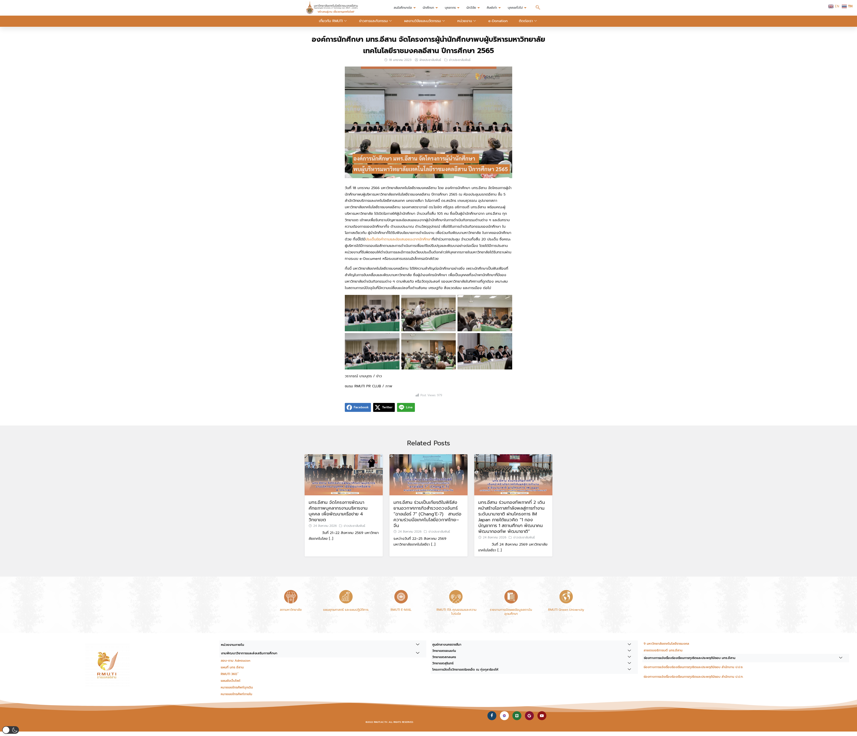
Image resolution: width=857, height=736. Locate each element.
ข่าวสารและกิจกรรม (373, 21)
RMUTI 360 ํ (229, 674)
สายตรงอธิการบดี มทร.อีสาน (663, 650)
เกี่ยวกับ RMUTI (331, 21)
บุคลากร (450, 7)
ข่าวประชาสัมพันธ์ (459, 60)
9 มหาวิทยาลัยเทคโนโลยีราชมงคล (666, 643)
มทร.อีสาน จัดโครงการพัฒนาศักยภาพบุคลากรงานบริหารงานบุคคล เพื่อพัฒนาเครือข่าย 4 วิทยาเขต (338, 511)
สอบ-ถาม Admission (235, 660)
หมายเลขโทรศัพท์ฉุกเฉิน (237, 687)
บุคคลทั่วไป (515, 7)
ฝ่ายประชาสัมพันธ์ (430, 60)
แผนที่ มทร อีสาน (232, 667)
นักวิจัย (471, 7)
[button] (10, 730)
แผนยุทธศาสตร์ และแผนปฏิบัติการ (345, 609)
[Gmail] (529, 715)
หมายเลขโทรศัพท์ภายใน (236, 694)
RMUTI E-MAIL (401, 609)
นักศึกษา (428, 7)
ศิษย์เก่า (492, 7)
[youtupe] (541, 715)
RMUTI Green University (566, 609)
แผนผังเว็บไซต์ (230, 680)
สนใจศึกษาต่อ (403, 7)
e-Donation (498, 21)
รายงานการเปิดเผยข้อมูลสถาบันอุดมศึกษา (511, 611)
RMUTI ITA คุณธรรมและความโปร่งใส (455, 611)
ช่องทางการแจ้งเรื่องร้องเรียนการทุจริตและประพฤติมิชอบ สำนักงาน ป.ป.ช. (693, 667)
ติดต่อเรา (526, 21)
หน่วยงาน (464, 21)
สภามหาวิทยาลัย (291, 609)
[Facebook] (491, 715)
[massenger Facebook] (504, 715)
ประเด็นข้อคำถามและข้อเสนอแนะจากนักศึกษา (398, 239)
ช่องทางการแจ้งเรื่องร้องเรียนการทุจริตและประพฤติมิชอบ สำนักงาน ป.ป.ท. (693, 676)
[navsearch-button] (537, 7)
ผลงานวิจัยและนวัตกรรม (422, 21)
